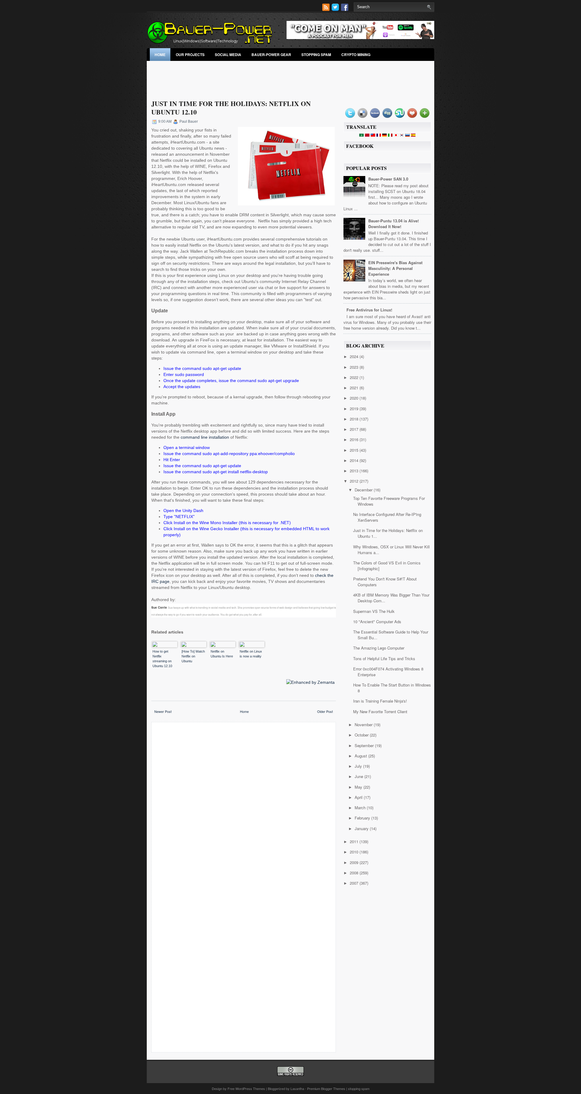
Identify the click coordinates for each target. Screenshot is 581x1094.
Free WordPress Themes (246, 1088)
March (361, 807)
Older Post (325, 711)
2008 (354, 873)
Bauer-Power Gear (271, 54)
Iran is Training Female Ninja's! (380, 701)
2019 (354, 408)
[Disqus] (244, 806)
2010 (354, 852)
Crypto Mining (355, 54)
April (359, 797)
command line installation (205, 437)
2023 (354, 367)
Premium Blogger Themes (326, 1088)
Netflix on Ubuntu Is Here (222, 654)
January (362, 828)
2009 (354, 862)
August (361, 756)
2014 (354, 460)
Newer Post (163, 711)
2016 (354, 439)
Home (160, 54)
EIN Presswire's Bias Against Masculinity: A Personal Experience (395, 268)
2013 (354, 471)
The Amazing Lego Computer (378, 648)
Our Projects (190, 54)
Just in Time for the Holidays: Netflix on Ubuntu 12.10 (231, 107)
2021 (354, 388)
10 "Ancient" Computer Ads (377, 621)
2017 (354, 429)
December (364, 490)
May (359, 787)
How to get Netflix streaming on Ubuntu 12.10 (162, 659)
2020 (354, 398)
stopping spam (316, 54)
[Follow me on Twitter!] (336, 9)
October (362, 735)
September (365, 745)
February (363, 818)
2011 (354, 841)
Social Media (228, 54)
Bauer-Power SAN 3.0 (388, 179)
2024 (354, 356)
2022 (354, 377)
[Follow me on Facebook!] (345, 9)
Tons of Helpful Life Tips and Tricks (384, 658)
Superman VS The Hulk (374, 611)
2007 (354, 883)
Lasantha (297, 1088)
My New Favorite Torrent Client (380, 711)
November (364, 724)
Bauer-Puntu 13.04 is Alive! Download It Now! (393, 223)
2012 (354, 481)
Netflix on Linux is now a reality (251, 654)
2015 (354, 450)
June (359, 776)
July (359, 766)
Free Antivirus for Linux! (369, 310)
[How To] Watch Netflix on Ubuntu (193, 656)
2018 (354, 419)
